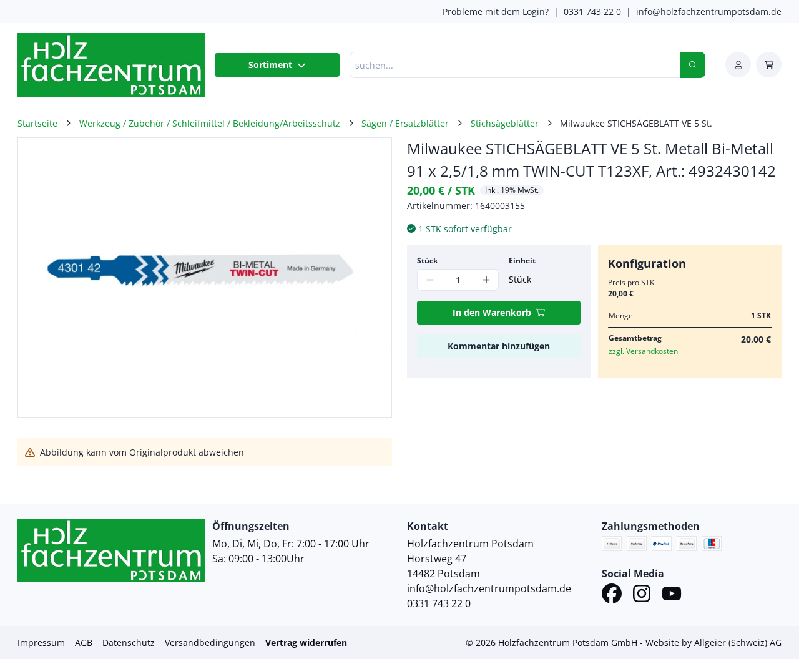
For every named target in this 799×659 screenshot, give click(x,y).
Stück (427, 260)
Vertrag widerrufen (306, 642)
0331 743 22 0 (592, 11)
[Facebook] (612, 595)
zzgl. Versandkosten (643, 351)
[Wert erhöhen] (486, 280)
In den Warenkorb (492, 312)
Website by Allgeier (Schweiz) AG (713, 642)
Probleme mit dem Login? (496, 11)
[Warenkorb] (769, 64)
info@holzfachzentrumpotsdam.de (709, 11)
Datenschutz (128, 642)
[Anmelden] (738, 64)
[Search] (692, 65)
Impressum (41, 642)
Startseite (37, 123)
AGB (83, 642)
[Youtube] (672, 595)
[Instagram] (642, 595)
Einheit (522, 260)
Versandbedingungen (210, 642)
